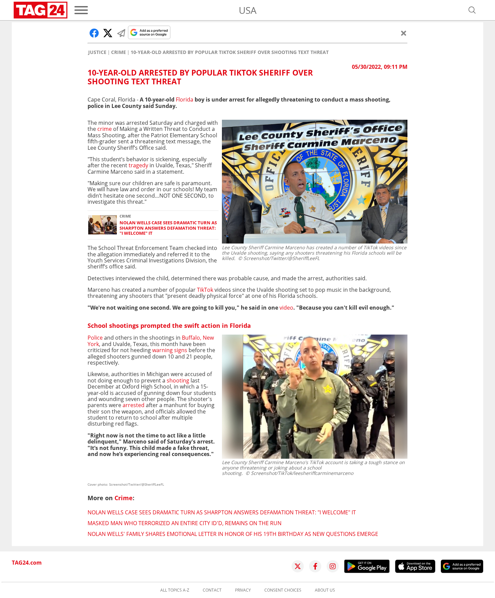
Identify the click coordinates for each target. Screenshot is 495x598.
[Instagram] (333, 566)
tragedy (137, 165)
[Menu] (81, 10)
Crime (118, 52)
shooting (178, 380)
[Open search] (472, 10)
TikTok (205, 289)
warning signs (170, 350)
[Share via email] (121, 33)
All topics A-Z (174, 590)
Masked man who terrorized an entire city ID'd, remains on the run (185, 523)
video (286, 307)
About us (325, 590)
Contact (212, 590)
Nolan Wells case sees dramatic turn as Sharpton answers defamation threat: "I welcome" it (168, 228)
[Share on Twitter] (107, 33)
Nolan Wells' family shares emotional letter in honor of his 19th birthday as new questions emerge (233, 534)
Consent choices (282, 590)
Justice (97, 52)
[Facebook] (315, 566)
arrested (133, 405)
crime (105, 129)
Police (95, 337)
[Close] (403, 33)
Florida (185, 99)
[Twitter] (298, 566)
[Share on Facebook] (94, 33)
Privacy (243, 590)
